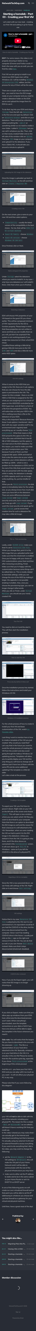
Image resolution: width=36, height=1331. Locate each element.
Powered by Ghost (18, 1318)
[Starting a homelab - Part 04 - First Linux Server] (18, 1259)
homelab (27, 10)
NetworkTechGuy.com (13, 3)
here (14, 69)
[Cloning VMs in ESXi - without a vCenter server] (18, 1248)
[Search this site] (29, 3)
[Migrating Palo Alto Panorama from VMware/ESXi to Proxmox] (18, 1243)
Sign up (18, 1312)
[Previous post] (3, 1219)
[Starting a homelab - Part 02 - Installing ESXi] (18, 1264)
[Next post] (32, 1219)
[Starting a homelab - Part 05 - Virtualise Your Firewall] (18, 1254)
